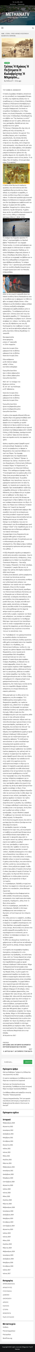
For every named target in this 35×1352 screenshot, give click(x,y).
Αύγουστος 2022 (8, 1126)
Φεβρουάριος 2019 (9, 1251)
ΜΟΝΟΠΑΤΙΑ (7, 1313)
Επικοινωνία (21, 4)
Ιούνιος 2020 (6, 1193)
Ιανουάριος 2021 (8, 1171)
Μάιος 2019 (6, 1240)
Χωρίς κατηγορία (8, 1317)
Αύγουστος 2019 (8, 1229)
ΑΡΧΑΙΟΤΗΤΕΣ (7, 1288)
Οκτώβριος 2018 (8, 1266)
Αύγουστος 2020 (8, 1185)
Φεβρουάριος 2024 (9, 1123)
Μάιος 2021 (6, 1156)
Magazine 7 (25, 1347)
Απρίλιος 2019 (7, 1244)
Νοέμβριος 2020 (8, 1178)
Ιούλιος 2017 (6, 1270)
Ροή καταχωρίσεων (9, 1331)
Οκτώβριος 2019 (8, 1222)
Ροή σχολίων (7, 1334)
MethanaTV (17, 14)
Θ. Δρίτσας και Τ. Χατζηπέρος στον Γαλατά (17, 1050)
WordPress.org (7, 1338)
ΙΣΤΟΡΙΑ (7, 63)
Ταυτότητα (13, 4)
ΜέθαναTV (10, 81)
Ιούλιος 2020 (6, 1189)
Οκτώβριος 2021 (8, 1141)
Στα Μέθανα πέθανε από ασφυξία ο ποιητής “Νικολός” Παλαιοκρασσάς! (17, 1093)
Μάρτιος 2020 (7, 1204)
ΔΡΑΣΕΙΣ (5, 1302)
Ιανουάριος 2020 (8, 1211)
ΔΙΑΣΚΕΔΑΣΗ (7, 1298)
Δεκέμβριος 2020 (8, 1174)
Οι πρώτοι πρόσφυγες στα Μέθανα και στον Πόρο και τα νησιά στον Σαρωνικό (17, 1079)
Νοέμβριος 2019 (8, 1218)
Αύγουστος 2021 (8, 1145)
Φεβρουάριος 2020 (9, 1207)
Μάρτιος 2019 (7, 1248)
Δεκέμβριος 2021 (8, 1134)
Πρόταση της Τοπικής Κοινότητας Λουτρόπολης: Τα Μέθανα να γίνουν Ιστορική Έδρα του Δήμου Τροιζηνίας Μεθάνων (17, 1086)
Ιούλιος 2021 (6, 1149)
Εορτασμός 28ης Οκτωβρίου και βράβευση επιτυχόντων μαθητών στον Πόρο (17, 1045)
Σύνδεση (5, 1327)
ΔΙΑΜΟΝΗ (6, 1295)
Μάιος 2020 (6, 1196)
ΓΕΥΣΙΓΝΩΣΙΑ (7, 1291)
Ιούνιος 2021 (6, 1152)
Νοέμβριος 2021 (8, 1138)
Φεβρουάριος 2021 (9, 1167)
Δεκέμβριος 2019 (8, 1215)
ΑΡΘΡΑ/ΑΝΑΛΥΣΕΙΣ (9, 1284)
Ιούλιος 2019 (6, 1233)
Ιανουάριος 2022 (8, 1130)
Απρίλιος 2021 (7, 1160)
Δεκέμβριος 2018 (8, 1259)
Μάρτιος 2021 (7, 1163)
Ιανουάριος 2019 (8, 1255)
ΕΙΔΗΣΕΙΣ (6, 1306)
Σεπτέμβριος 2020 (8, 1182)
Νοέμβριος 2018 (8, 1262)
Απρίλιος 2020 (7, 1200)
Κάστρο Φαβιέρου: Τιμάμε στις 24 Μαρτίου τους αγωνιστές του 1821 (17, 1073)
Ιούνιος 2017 (6, 1273)
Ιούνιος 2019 (6, 1237)
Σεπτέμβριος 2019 (8, 1226)
